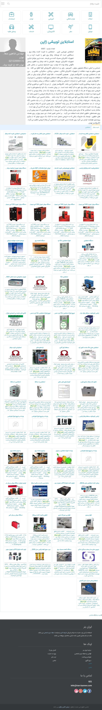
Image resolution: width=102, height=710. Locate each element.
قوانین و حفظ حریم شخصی (82, 653)
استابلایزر (87, 127)
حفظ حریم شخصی (49, 633)
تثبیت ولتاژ (96, 127)
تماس (54, 660)
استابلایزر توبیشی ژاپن (57, 42)
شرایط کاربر (64, 633)
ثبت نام (53, 657)
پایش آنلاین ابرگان (64, 707)
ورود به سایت (52, 653)
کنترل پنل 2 (52, 650)
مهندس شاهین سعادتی (12, 54)
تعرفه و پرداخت (86, 657)
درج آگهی (88, 660)
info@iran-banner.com (81, 685)
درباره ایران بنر (87, 650)
